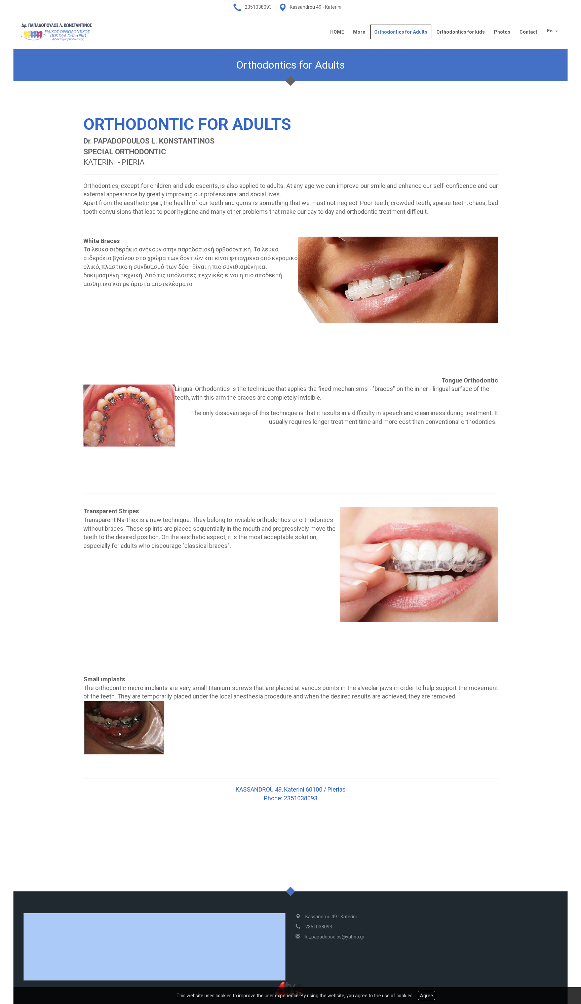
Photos (502, 32)
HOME (337, 32)
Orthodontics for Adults (400, 32)
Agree (426, 995)
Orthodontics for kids (460, 32)
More (359, 32)
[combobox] (553, 31)
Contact (528, 32)
